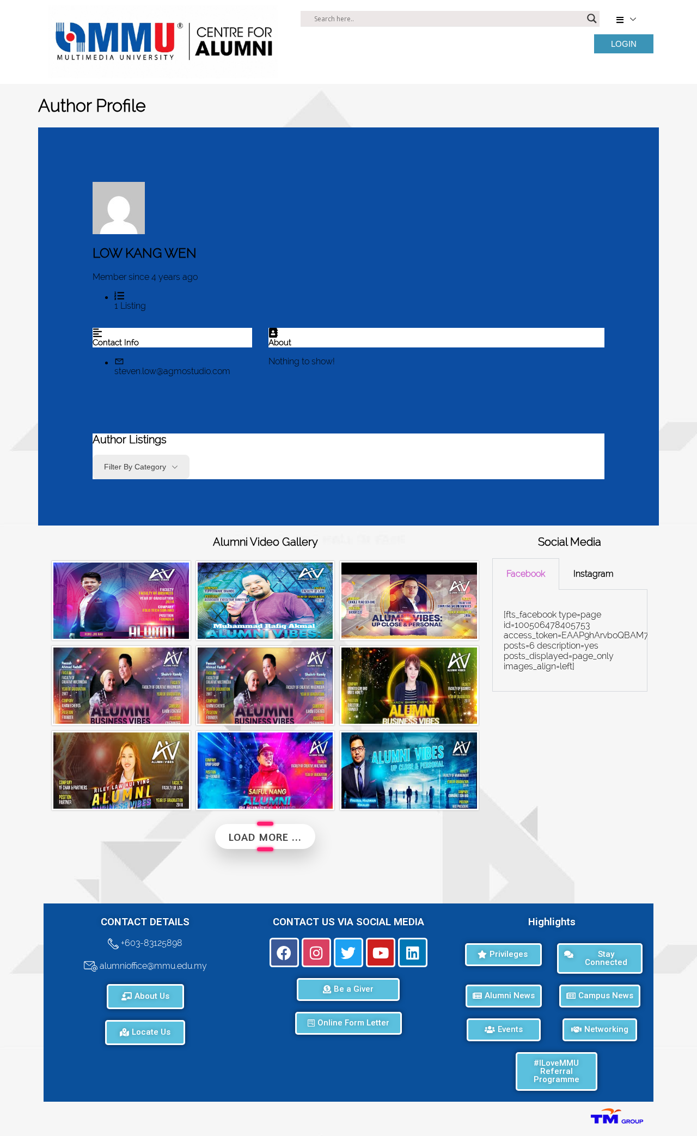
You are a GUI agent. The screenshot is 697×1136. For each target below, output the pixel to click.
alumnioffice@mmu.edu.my (152, 966)
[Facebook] (284, 952)
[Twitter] (348, 952)
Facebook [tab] (525, 574)
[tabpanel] (569, 641)
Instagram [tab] (593, 574)
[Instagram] (316, 952)
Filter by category (135, 466)
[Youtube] (380, 952)
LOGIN (624, 43)
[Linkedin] (412, 952)
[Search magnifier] (592, 18)
